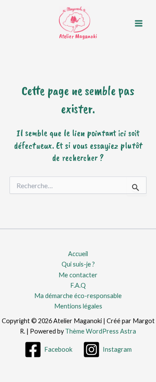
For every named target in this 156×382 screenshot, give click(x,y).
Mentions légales (78, 306)
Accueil (78, 253)
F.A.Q (78, 285)
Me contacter (78, 275)
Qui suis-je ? (78, 264)
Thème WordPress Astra (100, 331)
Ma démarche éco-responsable (78, 295)
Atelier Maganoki (78, 36)
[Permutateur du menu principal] (138, 23)
